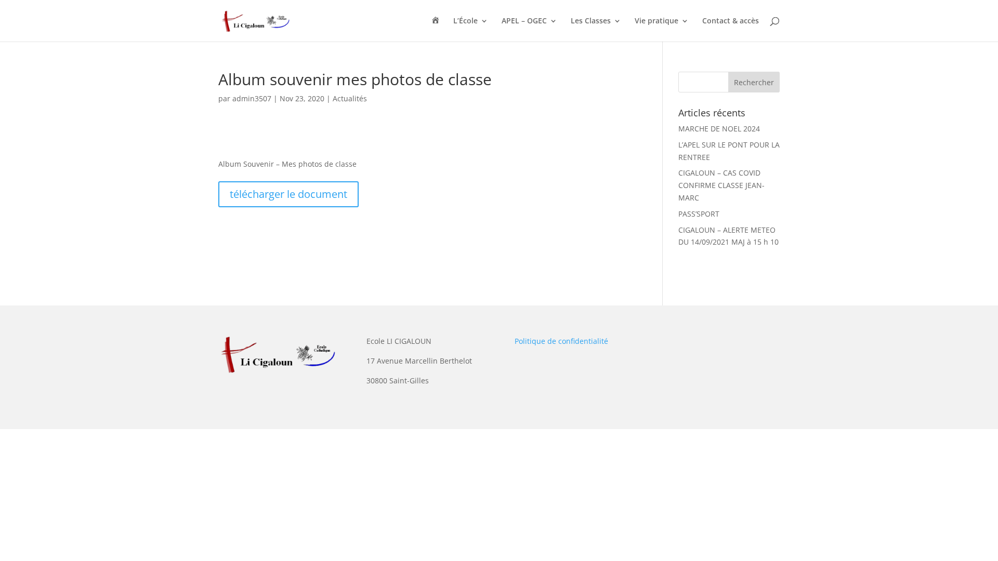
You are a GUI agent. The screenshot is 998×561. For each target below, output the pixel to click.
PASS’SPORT (698, 214)
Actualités (350, 98)
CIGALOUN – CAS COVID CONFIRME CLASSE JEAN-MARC (721, 185)
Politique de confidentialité (561, 341)
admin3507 (251, 98)
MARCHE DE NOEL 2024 (719, 128)
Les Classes (591, 21)
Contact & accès (730, 21)
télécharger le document (288, 194)
